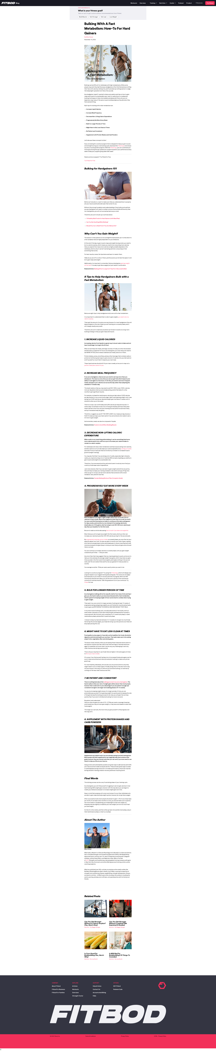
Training (152, 3)
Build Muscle (83, 17)
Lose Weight (113, 17)
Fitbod (86, 582)
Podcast (181, 3)
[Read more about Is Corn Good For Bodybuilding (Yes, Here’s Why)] (95, 940)
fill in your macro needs (92, 653)
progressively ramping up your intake (97, 539)
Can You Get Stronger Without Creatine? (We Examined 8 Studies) (118, 923)
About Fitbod (56, 986)
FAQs (94, 996)
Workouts (134, 3)
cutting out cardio (126, 448)
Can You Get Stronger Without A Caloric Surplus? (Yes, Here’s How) (95, 923)
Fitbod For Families (58, 992)
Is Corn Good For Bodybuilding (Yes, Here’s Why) (94, 955)
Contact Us (96, 989)
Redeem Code (117, 989)
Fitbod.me (199, 3)
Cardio (172, 3)
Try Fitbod (210, 3)
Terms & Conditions (90, 1036)
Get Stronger (94, 17)
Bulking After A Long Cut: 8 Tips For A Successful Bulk (110, 269)
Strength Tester (77, 996)
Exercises (143, 3)
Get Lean (103, 17)
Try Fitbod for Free (89, 160)
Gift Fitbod (117, 986)
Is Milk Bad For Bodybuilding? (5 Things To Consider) (119, 955)
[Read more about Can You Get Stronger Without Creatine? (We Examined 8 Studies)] (120, 908)
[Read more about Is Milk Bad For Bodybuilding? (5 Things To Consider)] (120, 940)
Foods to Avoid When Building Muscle (105, 425)
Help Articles (97, 986)
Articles (75, 986)
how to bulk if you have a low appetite (117, 530)
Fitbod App (114, 573)
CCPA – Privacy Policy (160, 1036)
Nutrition (162, 3)
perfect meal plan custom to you (94, 365)
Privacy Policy (125, 1036)
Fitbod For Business (58, 989)
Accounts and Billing (99, 992)
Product (189, 3)
